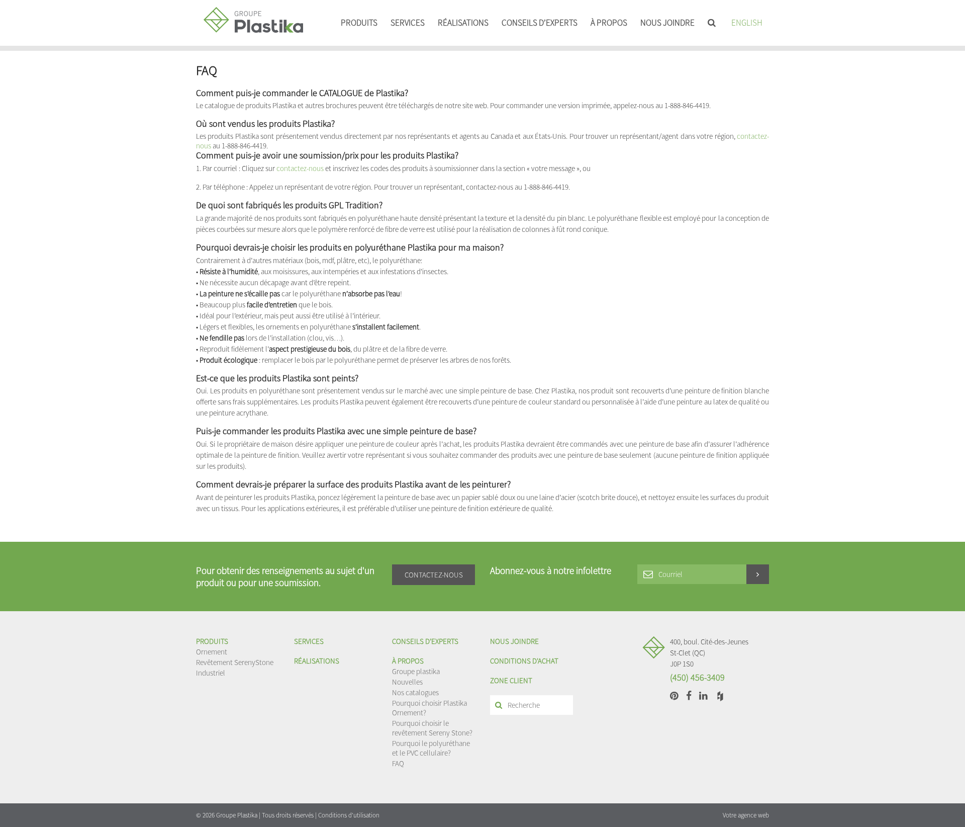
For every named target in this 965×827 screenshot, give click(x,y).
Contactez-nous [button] (434, 575)
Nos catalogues (415, 692)
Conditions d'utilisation (348, 815)
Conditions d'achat (524, 661)
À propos (609, 22)
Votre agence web (746, 815)
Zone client (511, 680)
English (746, 22)
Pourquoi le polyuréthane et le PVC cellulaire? (431, 748)
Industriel (210, 673)
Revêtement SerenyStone (234, 662)
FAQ (398, 763)
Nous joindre (667, 22)
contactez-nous (300, 168)
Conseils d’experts (539, 22)
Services (408, 22)
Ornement (211, 651)
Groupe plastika (416, 671)
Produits (359, 22)
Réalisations (463, 22)
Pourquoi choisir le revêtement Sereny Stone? (432, 727)
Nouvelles (407, 682)
